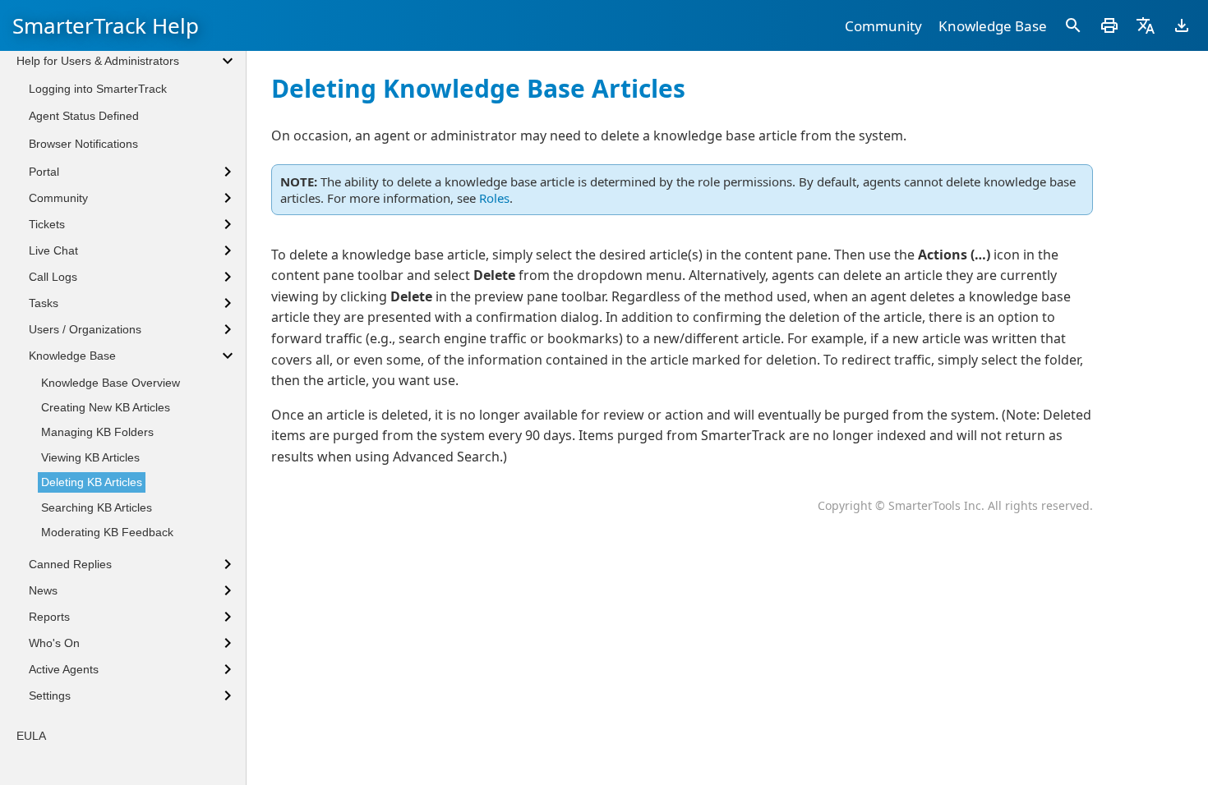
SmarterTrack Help (105, 25)
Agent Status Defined (84, 115)
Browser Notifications (83, 143)
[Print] (1109, 25)
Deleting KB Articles (91, 482)
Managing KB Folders (97, 431)
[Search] (1073, 25)
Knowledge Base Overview (110, 382)
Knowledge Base (992, 25)
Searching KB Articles (96, 507)
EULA (31, 735)
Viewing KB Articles (90, 457)
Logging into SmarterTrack (98, 88)
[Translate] (1145, 25)
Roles (494, 198)
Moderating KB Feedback (107, 532)
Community (883, 25)
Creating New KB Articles (105, 407)
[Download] (1182, 25)
